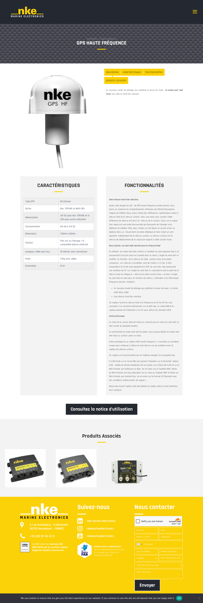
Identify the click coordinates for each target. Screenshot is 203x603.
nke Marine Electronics (101, 521)
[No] (199, 598)
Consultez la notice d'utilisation (102, 409)
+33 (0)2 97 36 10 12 (42, 536)
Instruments (91, 38)
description (112, 72)
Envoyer (147, 585)
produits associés (116, 80)
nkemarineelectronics (100, 529)
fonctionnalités (154, 72)
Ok (179, 598)
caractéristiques (132, 72)
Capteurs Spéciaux (108, 38)
